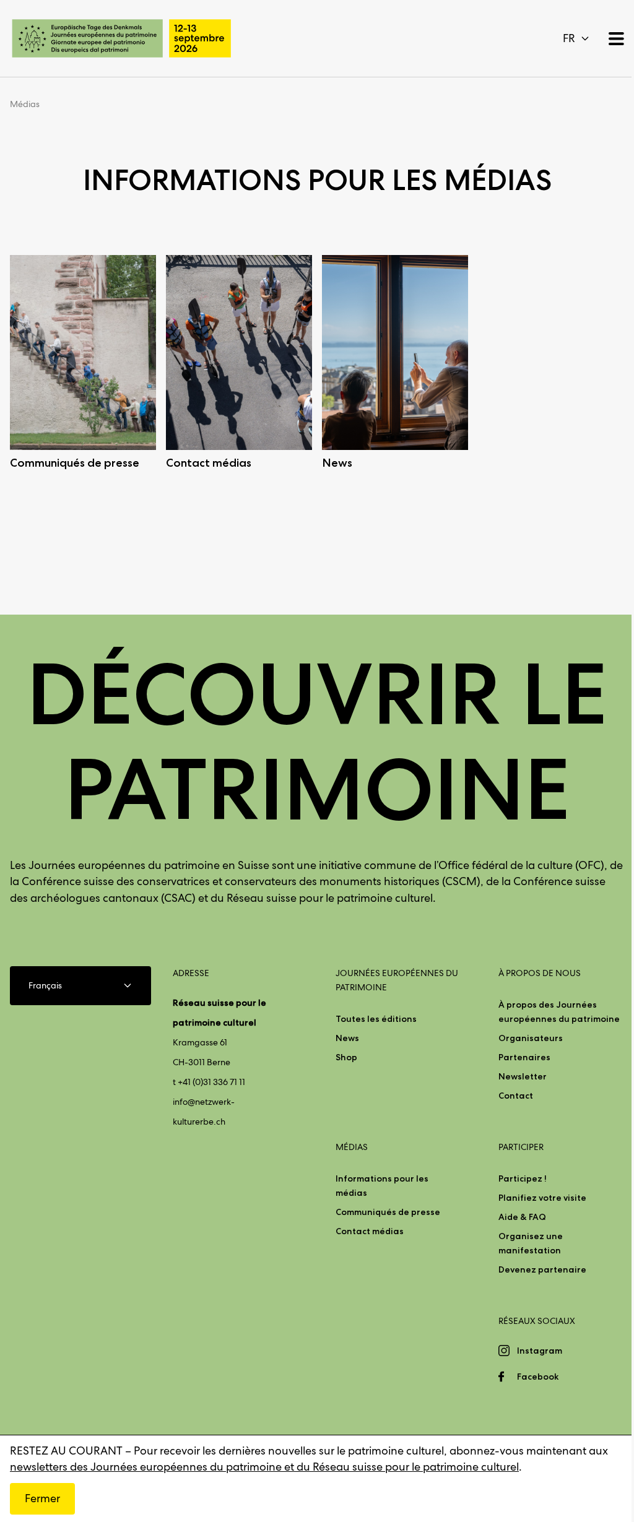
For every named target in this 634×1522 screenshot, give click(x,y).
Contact (515, 1095)
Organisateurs (530, 1038)
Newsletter (522, 1076)
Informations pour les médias (382, 1185)
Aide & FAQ (522, 1216)
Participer (521, 1146)
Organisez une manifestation (530, 1243)
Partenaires (524, 1057)
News (347, 1038)
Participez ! (522, 1178)
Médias (25, 104)
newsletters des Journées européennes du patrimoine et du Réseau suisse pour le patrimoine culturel (264, 1466)
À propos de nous (539, 973)
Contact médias (370, 1231)
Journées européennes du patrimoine (397, 980)
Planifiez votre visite (542, 1197)
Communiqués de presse (388, 1211)
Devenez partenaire (542, 1269)
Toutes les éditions (376, 1018)
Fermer (42, 1498)
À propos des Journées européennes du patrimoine (559, 1011)
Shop (346, 1057)
